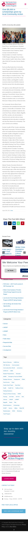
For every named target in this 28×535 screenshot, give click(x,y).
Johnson (5, 399)
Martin (10, 402)
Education (18, 373)
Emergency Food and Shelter (15, 376)
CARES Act (16, 362)
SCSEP (5, 408)
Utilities (16, 408)
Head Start (17, 385)
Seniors (10, 408)
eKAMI (4, 376)
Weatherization (6, 411)
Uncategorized (7, 350)
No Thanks (10, 270)
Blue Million (13, 526)
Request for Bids (7, 342)
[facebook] (14, 529)
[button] (3, 252)
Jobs (23, 396)
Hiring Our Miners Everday (9, 393)
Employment (17, 379)
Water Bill (21, 408)
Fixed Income (6, 382)
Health (4, 388)
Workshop (19, 411)
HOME (19, 393)
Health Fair (10, 388)
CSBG (11, 370)
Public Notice (6, 338)
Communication (15, 365)
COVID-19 (5, 370)
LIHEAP (5, 327)
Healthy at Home (19, 388)
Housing (5, 396)
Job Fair (18, 396)
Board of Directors (7, 362)
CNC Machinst (6, 365)
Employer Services (7, 379)
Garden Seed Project (8, 385)
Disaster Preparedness (8, 373)
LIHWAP (5, 331)
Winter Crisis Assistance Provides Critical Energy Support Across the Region (20, 254)
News (12, 210)
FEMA (23, 379)
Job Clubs (11, 396)
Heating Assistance (7, 390)
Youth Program (6, 413)
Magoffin (5, 402)
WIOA (13, 411)
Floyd (13, 382)
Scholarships (16, 405)
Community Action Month (9, 368)
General (5, 323)
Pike (15, 402)
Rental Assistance (7, 405)
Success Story (7, 346)
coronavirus (19, 368)
